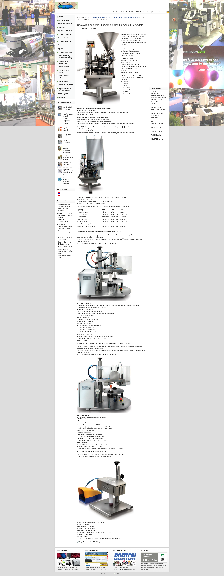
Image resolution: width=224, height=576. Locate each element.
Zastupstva (62, 97)
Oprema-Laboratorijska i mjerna (63, 47)
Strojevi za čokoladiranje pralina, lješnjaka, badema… (65, 226)
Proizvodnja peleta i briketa (64, 71)
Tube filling (96, 542)
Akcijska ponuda (63, 20)
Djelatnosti (61, 27)
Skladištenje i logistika (65, 85)
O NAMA (138, 12)
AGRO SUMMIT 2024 (65, 246)
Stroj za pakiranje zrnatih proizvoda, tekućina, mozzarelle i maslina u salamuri (68, 118)
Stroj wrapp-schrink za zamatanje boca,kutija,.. (67, 180)
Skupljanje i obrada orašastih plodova (64, 89)
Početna (61, 17)
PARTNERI (124, 12)
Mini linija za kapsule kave (67, 135)
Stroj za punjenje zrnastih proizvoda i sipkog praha (68, 149)
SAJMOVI (115, 12)
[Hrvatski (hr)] (59, 193)
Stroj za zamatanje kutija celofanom (68, 157)
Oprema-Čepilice (63, 38)
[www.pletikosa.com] (96, 566)
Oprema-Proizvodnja (65, 52)
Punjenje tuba (87, 542)
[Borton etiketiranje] (124, 566)
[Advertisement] (142, 5)
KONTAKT (146, 12)
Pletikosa (85, 28)
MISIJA (131, 12)
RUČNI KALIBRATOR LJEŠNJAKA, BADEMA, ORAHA (65, 215)
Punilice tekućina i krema (64, 77)
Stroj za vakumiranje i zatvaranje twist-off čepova (65, 233)
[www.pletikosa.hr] (68, 566)
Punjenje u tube (63, 81)
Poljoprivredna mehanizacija (63, 62)
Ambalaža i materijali (65, 24)
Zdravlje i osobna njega (130, 17)
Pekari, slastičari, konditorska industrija (65, 57)
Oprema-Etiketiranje (65, 41)
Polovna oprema (63, 67)
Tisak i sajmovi (63, 94)
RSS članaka (119, 573)
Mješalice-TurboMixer (65, 31)
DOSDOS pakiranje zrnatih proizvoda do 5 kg (68, 171)
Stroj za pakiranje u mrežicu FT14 (67, 128)
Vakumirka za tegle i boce (67, 163)
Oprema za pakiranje (65, 34)
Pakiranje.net (109, 573)
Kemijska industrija (105, 17)
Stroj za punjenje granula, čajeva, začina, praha (68, 107)
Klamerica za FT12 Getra (67, 141)
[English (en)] (59, 196)
